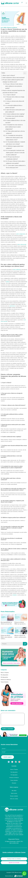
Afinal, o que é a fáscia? (9, 75)
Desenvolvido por (9, 875)
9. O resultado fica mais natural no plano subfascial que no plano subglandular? (14, 127)
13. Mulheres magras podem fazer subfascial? (14, 147)
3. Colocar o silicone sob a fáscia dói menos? (14, 102)
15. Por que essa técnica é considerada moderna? (13, 158)
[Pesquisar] (25, 644)
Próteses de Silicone (12, 27)
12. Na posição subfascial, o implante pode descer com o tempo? (15, 143)
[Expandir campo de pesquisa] (22, 3)
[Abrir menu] (26, 3)
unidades (14, 595)
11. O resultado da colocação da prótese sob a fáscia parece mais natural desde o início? (14, 137)
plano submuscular (22, 244)
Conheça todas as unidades (14, 858)
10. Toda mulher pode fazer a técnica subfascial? (15, 132)
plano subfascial (16, 269)
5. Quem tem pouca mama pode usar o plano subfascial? (15, 110)
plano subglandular (20, 233)
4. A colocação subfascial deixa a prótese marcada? (13, 106)
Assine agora (7, 757)
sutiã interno (12, 305)
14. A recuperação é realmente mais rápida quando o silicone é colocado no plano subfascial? (15, 152)
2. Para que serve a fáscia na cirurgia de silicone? (14, 98)
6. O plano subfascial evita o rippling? (14, 114)
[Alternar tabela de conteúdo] (24, 73)
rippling (7, 281)
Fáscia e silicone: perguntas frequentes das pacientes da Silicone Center (14, 91)
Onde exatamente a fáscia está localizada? (14, 77)
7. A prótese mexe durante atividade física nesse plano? (14, 117)
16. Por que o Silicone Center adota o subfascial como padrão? (15, 162)
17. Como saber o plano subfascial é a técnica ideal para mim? (16, 166)
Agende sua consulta (14, 862)
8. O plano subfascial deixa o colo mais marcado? (15, 121)
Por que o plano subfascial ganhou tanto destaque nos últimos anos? (13, 80)
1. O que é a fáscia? (10, 94)
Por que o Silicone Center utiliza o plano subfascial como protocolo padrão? (14, 86)
